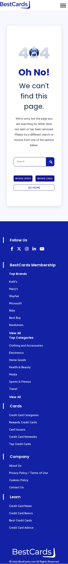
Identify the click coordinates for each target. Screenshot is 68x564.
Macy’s (13, 289)
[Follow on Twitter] (19, 249)
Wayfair (14, 296)
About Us (15, 465)
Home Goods (17, 360)
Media (13, 374)
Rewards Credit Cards (23, 422)
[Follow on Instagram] (27, 249)
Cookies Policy (18, 480)
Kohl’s (13, 281)
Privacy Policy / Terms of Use (28, 473)
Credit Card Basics (21, 513)
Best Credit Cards (20, 520)
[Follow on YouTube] (42, 249)
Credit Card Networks (23, 436)
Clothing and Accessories (26, 345)
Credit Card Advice (21, 527)
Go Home (34, 188)
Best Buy (15, 317)
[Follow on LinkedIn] (12, 249)
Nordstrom (16, 325)
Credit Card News (20, 506)
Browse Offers (23, 178)
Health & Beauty (20, 367)
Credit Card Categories (24, 415)
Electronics (16, 352)
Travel (13, 389)
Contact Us (16, 487)
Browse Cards (45, 178)
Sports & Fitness (20, 381)
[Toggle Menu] (63, 5)
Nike (12, 310)
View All (15, 333)
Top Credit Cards (20, 444)
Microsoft (15, 303)
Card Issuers (17, 429)
